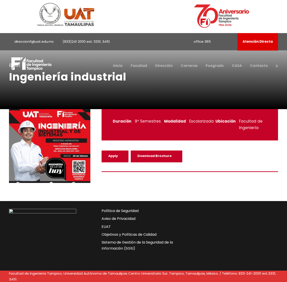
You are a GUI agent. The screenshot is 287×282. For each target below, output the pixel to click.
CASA (237, 65)
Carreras (189, 65)
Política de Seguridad (120, 210)
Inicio (118, 65)
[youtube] (225, 41)
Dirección (164, 65)
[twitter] (220, 233)
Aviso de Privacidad (118, 218)
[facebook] (218, 41)
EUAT (106, 226)
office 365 (202, 41)
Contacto (259, 65)
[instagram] (231, 41)
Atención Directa (258, 41)
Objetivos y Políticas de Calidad (129, 234)
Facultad (139, 65)
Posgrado (215, 65)
